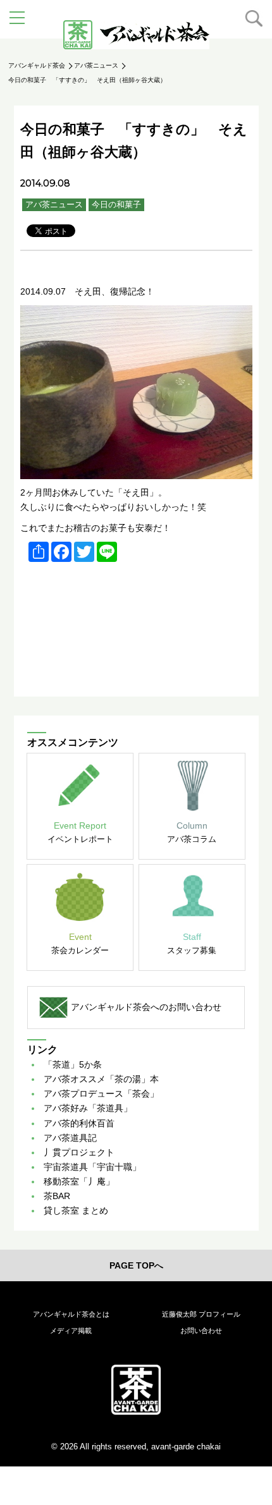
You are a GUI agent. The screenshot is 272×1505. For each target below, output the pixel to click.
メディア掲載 (71, 1330)
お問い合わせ (201, 1330)
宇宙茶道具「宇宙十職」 (92, 1167)
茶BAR (57, 1196)
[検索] (253, 18)
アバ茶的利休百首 (79, 1123)
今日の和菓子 (116, 204)
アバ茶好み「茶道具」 (88, 1108)
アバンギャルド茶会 (36, 65)
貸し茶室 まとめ (76, 1210)
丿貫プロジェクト (79, 1152)
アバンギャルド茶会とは (71, 1314)
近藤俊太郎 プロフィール (201, 1314)
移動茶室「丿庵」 (79, 1181)
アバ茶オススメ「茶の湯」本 (101, 1079)
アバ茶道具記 (70, 1138)
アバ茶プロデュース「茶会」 (101, 1093)
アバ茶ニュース (96, 65)
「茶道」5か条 (73, 1064)
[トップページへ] (136, 1389)
